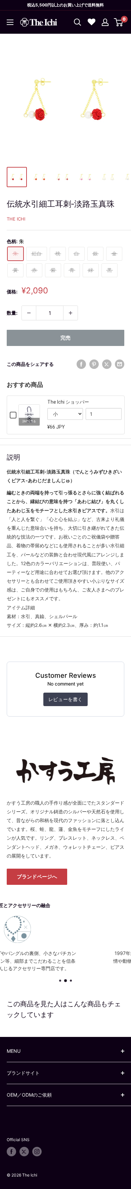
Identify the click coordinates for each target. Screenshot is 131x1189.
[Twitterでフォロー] (24, 1151)
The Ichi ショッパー (68, 402)
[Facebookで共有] (81, 364)
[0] (119, 22)
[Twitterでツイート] (107, 364)
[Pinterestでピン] (94, 364)
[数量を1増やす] (70, 313)
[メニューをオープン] (10, 22)
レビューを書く (65, 699)
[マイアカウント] (105, 22)
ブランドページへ (37, 876)
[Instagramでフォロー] (37, 1151)
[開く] (77, 22)
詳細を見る (29, 421)
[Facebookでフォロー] (11, 1151)
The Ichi (16, 219)
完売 (65, 338)
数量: (12, 313)
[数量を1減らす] (29, 313)
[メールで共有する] (119, 364)
